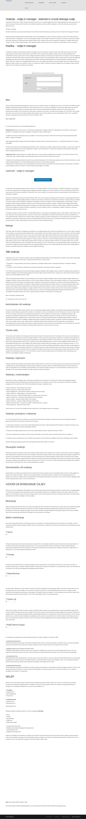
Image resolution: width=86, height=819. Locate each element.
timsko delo (26, 291)
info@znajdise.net (65, 816)
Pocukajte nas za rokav (43, 179)
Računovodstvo (29, 2)
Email (26, 83)
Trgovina (63, 2)
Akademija (41, 2)
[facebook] (76, 1)
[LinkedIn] (76, 3)
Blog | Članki (52, 2)
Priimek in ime (28, 77)
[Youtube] (78, 1)
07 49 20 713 (49, 816)
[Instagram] (78, 3)
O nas (26, 8)
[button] (39, 89)
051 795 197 (56, 816)
